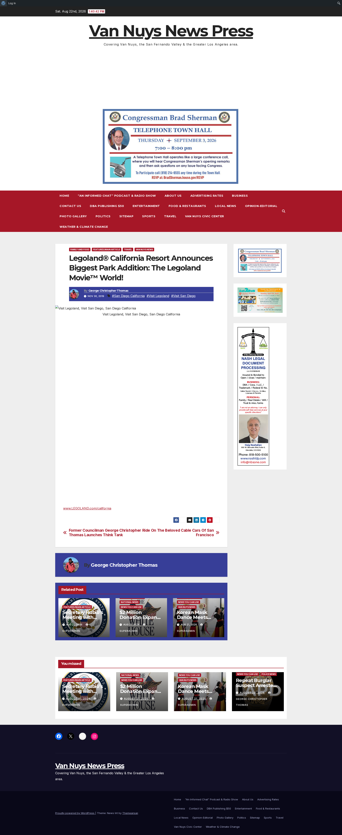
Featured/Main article (106, 249)
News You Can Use (131, 607)
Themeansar (130, 813)
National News (129, 602)
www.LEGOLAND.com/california (87, 508)
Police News (269, 674)
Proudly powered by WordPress (75, 813)
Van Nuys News (144, 249)
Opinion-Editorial (261, 206)
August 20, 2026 (252, 692)
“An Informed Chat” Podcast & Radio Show (117, 195)
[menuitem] (3, 3)
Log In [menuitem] (12, 3)
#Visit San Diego (183, 296)
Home (64, 195)
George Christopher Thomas (108, 290)
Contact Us (70, 206)
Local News (225, 206)
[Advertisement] (171, 77)
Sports (148, 216)
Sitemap (126, 216)
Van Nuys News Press (171, 30)
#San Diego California (128, 296)
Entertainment (146, 206)
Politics (103, 216)
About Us (173, 195)
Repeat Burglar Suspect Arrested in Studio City (256, 685)
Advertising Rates (206, 195)
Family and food (79, 249)
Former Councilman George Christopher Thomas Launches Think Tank (105, 532)
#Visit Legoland (158, 296)
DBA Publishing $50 (107, 206)
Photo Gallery (73, 216)
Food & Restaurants (187, 206)
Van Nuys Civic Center (204, 216)
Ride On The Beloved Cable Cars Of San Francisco (178, 532)
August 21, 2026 (78, 698)
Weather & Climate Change (84, 227)
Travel (170, 216)
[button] (283, 211)
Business (240, 195)
